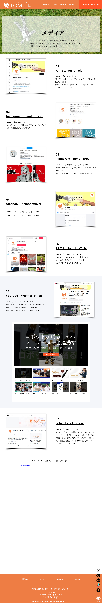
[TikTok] (98, 585)
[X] (98, 571)
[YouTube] (98, 580)
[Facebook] (98, 590)
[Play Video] (23, 375)
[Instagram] (98, 575)
